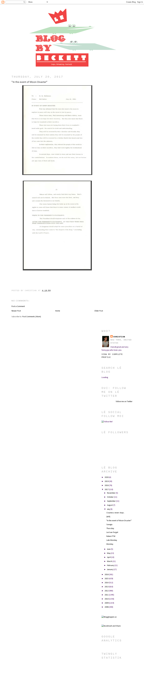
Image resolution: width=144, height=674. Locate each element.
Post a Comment (18, 306)
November (111, 493)
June (109, 549)
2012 (107, 591)
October (110, 497)
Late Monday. (111, 540)
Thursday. (110, 528)
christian (119, 337)
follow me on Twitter (124, 402)
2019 (107, 481)
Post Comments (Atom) (31, 317)
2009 (107, 603)
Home (57, 311)
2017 (107, 490)
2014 (107, 583)
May (109, 553)
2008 (107, 607)
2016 (107, 575)
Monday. (109, 544)
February (110, 565)
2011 (107, 595)
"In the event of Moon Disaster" (118, 521)
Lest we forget (112, 532)
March (109, 561)
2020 (107, 477)
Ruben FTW (110, 536)
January (110, 570)
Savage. (109, 525)
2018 (107, 485)
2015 (107, 579)
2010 (107, 599)
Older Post (98, 311)
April (109, 557)
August (110, 505)
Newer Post (16, 311)
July (108, 509)
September (111, 501)
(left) (108, 517)
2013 (107, 587)
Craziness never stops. (115, 513)
